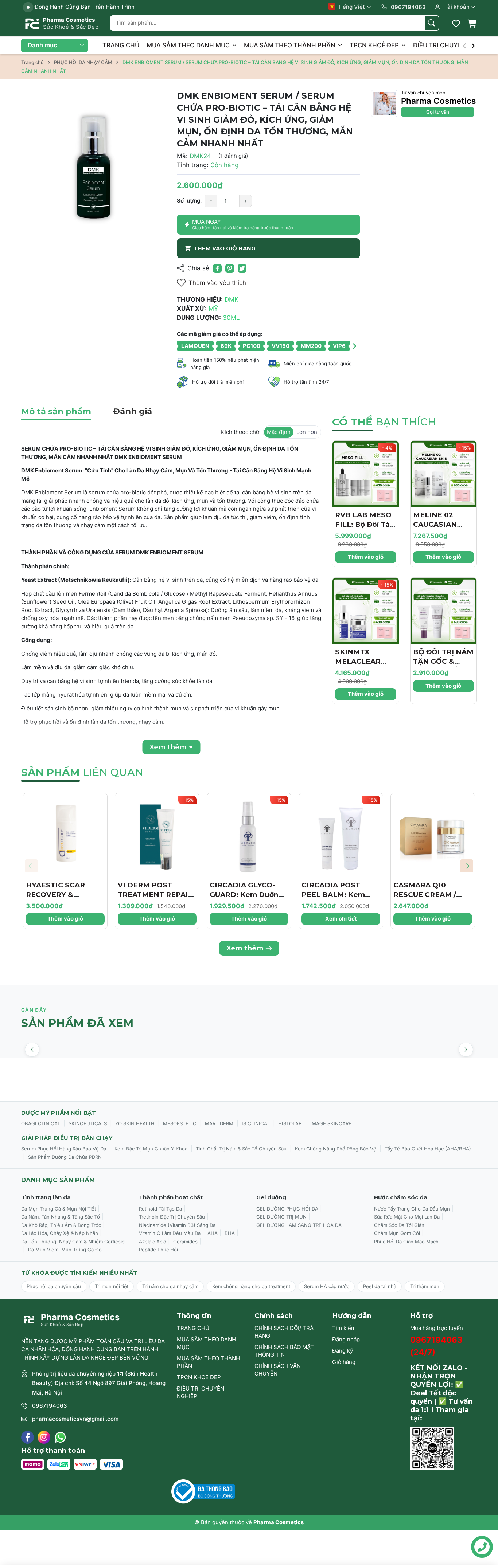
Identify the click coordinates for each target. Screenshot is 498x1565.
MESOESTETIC (180, 1123)
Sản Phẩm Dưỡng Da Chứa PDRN (65, 1157)
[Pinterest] (229, 268)
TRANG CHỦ (120, 45)
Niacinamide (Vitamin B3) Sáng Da (177, 1225)
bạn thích (384, 422)
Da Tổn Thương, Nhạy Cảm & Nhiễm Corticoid (73, 1241)
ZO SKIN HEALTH (135, 1123)
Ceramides (185, 1241)
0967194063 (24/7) (436, 1346)
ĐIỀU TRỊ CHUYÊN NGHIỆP (200, 1392)
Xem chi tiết (341, 918)
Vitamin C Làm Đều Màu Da (170, 1233)
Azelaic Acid (152, 1241)
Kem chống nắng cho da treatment (251, 1286)
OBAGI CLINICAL (40, 1123)
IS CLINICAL (256, 1123)
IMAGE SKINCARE (330, 1123)
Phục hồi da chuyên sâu (54, 1286)
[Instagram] (44, 1437)
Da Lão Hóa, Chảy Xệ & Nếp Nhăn (59, 1233)
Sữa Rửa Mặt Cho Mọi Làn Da (407, 1217)
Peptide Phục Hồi (158, 1249)
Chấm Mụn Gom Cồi (397, 1233)
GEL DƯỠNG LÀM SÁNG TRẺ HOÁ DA (299, 1225)
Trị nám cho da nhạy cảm (170, 1286)
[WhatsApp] (60, 1437)
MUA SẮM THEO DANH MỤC (189, 45)
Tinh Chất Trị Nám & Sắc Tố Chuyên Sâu (241, 1149)
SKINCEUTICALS (88, 1123)
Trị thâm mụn (424, 1286)
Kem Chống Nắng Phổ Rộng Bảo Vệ (335, 1149)
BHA (230, 1233)
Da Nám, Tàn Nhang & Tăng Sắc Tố (60, 1217)
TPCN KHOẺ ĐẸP (375, 45)
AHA (212, 1233)
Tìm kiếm (344, 1328)
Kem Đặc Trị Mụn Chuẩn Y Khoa (150, 1149)
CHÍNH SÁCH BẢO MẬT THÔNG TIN (284, 1351)
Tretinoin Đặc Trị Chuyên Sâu (172, 1217)
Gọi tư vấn (437, 112)
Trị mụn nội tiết (111, 1286)
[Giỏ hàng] (472, 24)
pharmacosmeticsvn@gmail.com (75, 1418)
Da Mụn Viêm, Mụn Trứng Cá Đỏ (65, 1249)
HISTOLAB (290, 1123)
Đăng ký (342, 1350)
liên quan (82, 772)
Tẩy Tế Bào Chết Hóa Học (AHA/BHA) (428, 1149)
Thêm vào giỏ (366, 556)
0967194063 (49, 1405)
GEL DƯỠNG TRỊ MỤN (281, 1217)
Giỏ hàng (343, 1361)
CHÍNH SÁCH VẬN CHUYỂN (277, 1369)
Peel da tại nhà (379, 1286)
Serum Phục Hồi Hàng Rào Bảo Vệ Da (63, 1149)
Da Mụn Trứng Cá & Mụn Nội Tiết (58, 1209)
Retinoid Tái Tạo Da (160, 1209)
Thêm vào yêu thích (217, 282)
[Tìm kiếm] (432, 23)
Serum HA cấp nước (326, 1286)
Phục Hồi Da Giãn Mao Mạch (406, 1241)
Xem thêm (245, 948)
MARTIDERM (219, 1123)
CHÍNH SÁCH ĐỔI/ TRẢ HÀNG (284, 1332)
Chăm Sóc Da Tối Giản (399, 1225)
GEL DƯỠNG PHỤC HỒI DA (287, 1209)
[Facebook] (27, 1437)
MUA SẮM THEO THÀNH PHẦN (290, 45)
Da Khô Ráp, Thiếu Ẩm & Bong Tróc (61, 1225)
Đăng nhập (346, 1339)
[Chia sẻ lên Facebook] (217, 268)
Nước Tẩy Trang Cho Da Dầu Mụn (412, 1209)
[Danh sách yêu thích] (456, 24)
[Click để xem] (93, 162)
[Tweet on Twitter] (242, 268)
